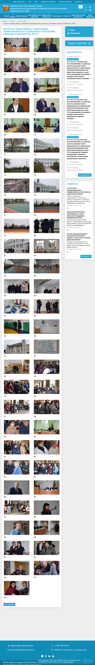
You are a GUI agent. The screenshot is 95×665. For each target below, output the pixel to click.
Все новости (86, 256)
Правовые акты (73, 59)
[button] (13, 15)
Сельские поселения (48, 2)
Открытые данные (65, 2)
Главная (4, 21)
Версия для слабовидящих (22, 645)
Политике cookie (68, 662)
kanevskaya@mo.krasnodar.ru (23, 650)
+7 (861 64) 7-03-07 (61, 645)
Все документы (84, 175)
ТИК (29, 2)
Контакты (78, 2)
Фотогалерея (21, 21)
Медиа (12, 21)
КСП (36, 2)
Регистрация (75, 33)
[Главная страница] (6, 8)
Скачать (72, 84)
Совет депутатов (19, 2)
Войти (72, 30)
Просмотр (75, 82)
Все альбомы (9, 604)
